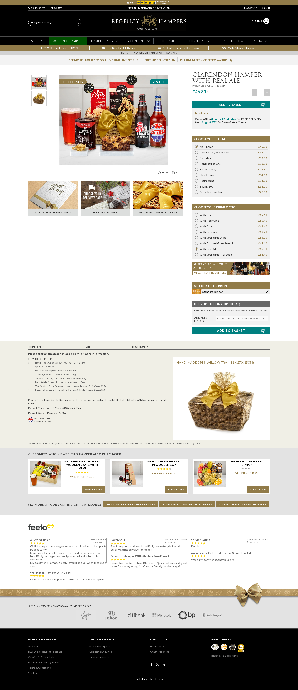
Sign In (266, 8)
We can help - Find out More (210, 272)
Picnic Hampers (70, 40)
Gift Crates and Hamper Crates (130, 504)
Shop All (38, 40)
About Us (33, 646)
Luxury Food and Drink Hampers (187, 504)
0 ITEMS (257, 21)
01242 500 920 (37, 8)
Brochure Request (99, 646)
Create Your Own (232, 40)
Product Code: (199, 85)
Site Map (33, 673)
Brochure (56, 8)
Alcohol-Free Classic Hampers (242, 504)
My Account (250, 8)
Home (124, 53)
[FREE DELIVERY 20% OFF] (113, 163)
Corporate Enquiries (100, 651)
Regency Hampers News (225, 655)
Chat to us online (160, 651)
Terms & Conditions (39, 667)
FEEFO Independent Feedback (45, 651)
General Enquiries (99, 657)
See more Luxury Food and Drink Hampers (101, 60)
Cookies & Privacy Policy (42, 657)
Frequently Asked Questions (44, 662)
